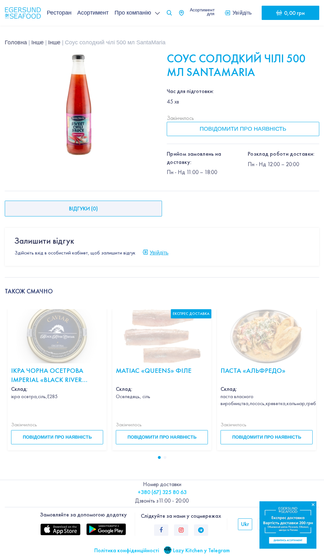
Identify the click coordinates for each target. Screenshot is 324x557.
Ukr (245, 524)
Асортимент (93, 12)
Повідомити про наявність (243, 129)
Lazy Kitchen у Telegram (201, 550)
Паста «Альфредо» (253, 370)
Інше (37, 42)
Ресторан (59, 12)
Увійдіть (242, 13)
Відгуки (83, 208)
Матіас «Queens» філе (153, 370)
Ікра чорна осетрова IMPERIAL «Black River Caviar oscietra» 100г (48, 375)
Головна (16, 42)
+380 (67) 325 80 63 (162, 492)
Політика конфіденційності (126, 550)
